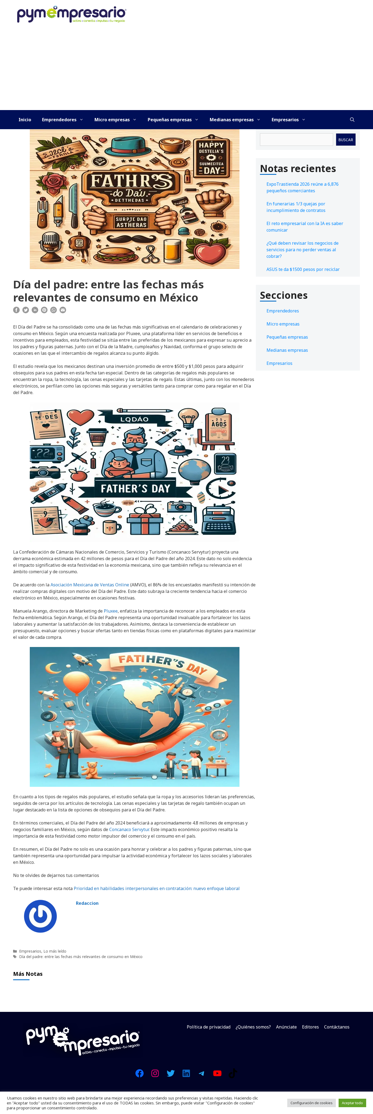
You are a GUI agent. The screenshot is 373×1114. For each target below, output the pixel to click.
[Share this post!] (16, 312)
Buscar (345, 139)
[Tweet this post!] (25, 312)
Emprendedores (59, 120)
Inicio (25, 120)
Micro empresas (112, 120)
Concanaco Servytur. (129, 829)
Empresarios (285, 120)
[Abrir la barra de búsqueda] (352, 119)
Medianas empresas (232, 120)
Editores (310, 1027)
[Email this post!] (63, 312)
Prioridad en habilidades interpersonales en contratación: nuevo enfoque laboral (157, 888)
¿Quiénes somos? (253, 1027)
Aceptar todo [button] (352, 1102)
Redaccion (87, 903)
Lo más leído (54, 951)
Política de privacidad (208, 1027)
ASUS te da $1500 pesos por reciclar (303, 269)
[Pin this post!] (44, 312)
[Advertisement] (186, 69)
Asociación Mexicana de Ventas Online (90, 585)
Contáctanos (337, 1027)
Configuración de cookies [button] (312, 1102)
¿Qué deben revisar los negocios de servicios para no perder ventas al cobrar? (303, 249)
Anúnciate (286, 1027)
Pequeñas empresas (170, 120)
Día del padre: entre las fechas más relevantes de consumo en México (81, 956)
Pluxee (111, 611)
